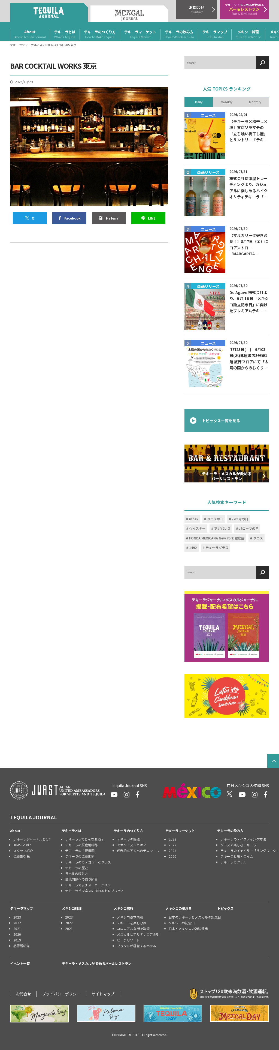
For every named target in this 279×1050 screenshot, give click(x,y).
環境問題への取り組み (81, 879)
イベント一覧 (20, 963)
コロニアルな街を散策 (133, 928)
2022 (172, 844)
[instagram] (126, 794)
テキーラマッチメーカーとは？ (88, 885)
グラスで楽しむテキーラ (238, 844)
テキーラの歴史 (76, 867)
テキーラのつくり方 (100, 34)
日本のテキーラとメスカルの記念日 (193, 917)
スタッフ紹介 (23, 850)
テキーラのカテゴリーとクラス (88, 862)
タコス (258, 538)
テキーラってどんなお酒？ (84, 839)
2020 (172, 856)
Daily (198, 101)
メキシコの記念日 (178, 908)
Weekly (226, 101)
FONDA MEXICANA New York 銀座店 (216, 538)
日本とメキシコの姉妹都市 (188, 928)
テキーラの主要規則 (80, 856)
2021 (172, 850)
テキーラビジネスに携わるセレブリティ (89, 890)
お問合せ (23, 994)
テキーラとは (64, 34)
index (193, 519)
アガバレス (222, 528)
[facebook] (138, 794)
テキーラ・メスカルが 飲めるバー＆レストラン (96, 963)
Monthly (255, 101)
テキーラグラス (216, 547)
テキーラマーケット (140, 34)
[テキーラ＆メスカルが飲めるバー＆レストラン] (226, 463)
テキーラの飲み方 (179, 34)
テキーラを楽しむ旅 (131, 922)
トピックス (225, 908)
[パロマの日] (106, 1013)
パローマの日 (249, 528)
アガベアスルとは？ (131, 844)
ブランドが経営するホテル (136, 945)
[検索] (262, 62)
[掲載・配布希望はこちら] (226, 626)
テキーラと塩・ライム (236, 856)
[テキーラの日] (173, 1013)
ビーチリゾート (128, 940)
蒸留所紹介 (21, 945)
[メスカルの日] (239, 1013)
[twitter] (230, 794)
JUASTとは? (22, 844)
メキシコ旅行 (123, 908)
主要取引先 (21, 856)
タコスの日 (215, 519)
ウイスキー (197, 528)
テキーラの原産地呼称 (81, 844)
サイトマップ (103, 994)
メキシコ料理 (248, 34)
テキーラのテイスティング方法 (243, 839)
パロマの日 (240, 519)
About (30, 34)
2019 (17, 940)
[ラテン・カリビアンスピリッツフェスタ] (226, 696)
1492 (193, 547)
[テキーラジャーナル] (49, 12)
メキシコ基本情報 (130, 917)
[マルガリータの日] (39, 1013)
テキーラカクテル (233, 862)
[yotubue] (114, 794)
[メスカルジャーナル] (129, 13)
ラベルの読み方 (76, 873)
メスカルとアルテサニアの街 (138, 934)
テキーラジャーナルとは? (32, 839)
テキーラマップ (214, 34)
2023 (172, 839)
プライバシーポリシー (61, 994)
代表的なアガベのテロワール (138, 850)
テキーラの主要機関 (80, 850)
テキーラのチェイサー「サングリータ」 (244, 850)
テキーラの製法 (128, 839)
